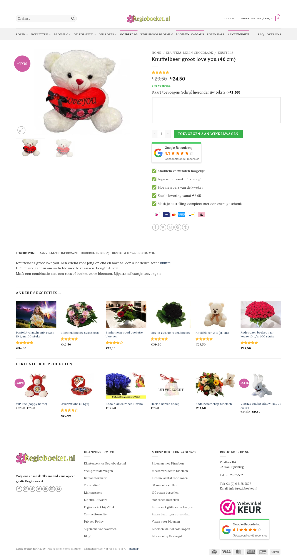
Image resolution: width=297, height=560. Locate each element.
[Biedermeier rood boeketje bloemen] (126, 314)
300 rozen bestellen (165, 500)
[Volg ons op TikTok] (32, 489)
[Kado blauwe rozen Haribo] (126, 385)
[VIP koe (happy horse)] (36, 385)
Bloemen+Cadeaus (190, 34)
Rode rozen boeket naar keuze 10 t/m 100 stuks (257, 334)
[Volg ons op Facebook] (19, 489)
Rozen (20, 34)
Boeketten (39, 34)
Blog (87, 536)
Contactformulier (96, 514)
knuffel (166, 263)
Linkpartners (93, 493)
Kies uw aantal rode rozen (170, 478)
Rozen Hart (216, 34)
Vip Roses (106, 34)
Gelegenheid (83, 34)
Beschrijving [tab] (26, 253)
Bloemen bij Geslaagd (167, 536)
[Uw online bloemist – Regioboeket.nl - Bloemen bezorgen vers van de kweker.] (148, 18)
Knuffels (225, 53)
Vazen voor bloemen (166, 521)
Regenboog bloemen (156, 34)
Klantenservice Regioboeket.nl (105, 463)
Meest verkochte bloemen (170, 471)
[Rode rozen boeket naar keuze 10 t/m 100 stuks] (260, 314)
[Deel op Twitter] (163, 227)
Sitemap (134, 548)
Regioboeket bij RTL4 (99, 507)
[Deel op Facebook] (155, 227)
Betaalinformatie (95, 478)
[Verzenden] (73, 18)
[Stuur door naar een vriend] (170, 227)
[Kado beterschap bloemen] (215, 385)
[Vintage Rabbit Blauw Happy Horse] (260, 385)
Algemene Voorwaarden (100, 529)
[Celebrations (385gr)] (81, 385)
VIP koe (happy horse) (31, 404)
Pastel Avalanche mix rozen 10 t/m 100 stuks (35, 334)
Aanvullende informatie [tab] (59, 253)
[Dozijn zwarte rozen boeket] (171, 314)
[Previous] (24, 92)
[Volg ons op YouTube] (58, 489)
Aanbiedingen (238, 34)
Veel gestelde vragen (98, 471)
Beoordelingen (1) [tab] (95, 253)
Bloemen (61, 34)
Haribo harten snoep (165, 404)
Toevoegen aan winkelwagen (208, 134)
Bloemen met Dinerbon (168, 463)
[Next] (137, 92)
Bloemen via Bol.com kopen (171, 529)
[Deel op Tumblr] (185, 227)
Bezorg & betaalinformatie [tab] (133, 253)
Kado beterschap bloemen (213, 404)
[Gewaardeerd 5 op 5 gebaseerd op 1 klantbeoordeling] (216, 72)
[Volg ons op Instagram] (26, 489)
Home (156, 53)
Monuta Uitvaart (95, 500)
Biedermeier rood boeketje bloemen (124, 334)
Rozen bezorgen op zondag (171, 514)
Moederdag (128, 34)
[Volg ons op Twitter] (39, 489)
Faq (261, 34)
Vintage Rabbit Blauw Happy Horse (260, 405)
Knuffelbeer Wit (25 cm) (212, 333)
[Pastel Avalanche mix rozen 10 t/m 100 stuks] (36, 314)
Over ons (274, 34)
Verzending (92, 485)
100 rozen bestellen (165, 493)
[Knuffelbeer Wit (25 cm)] (215, 314)
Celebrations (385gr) (75, 404)
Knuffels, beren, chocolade (189, 53)
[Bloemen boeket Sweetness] (81, 314)
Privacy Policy (93, 521)
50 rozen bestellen (164, 485)
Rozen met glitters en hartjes (172, 507)
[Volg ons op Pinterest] (45, 489)
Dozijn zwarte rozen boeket (170, 333)
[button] (229, 18)
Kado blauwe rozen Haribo (124, 404)
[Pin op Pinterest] (177, 227)
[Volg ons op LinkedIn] (52, 489)
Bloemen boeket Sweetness (80, 333)
